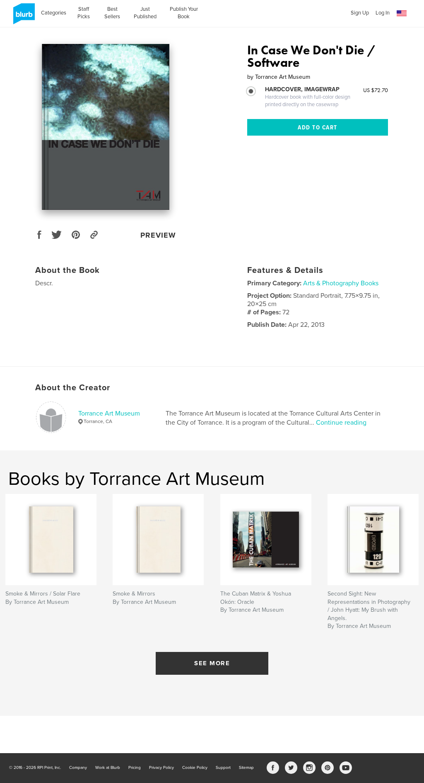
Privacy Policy (161, 767)
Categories (53, 13)
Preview (158, 235)
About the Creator (72, 388)
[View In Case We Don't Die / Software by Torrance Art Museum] (106, 127)
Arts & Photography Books (340, 283)
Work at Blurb (107, 767)
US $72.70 (375, 90)
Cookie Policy (194, 767)
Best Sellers (112, 13)
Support (223, 767)
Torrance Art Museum (109, 413)
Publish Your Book (184, 13)
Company (78, 767)
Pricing (134, 767)
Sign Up (360, 13)
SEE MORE (212, 663)
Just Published (145, 13)
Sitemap (246, 767)
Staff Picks (83, 13)
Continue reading (341, 422)
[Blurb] (22, 17)
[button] (402, 13)
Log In (383, 13)
